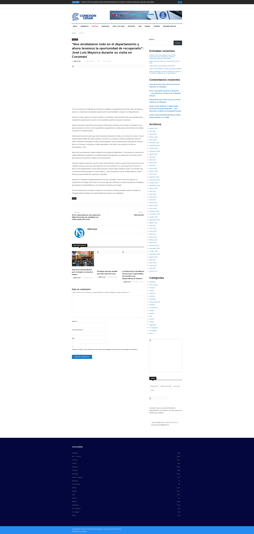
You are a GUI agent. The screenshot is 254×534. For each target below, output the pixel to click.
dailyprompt (154, 386)
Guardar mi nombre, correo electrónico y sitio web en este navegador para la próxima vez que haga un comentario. (105, 349)
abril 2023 (152, 234)
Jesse (151, 84)
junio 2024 (152, 194)
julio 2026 (152, 131)
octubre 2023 (153, 217)
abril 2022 (152, 268)
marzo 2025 (153, 168)
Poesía (151, 319)
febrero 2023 (153, 240)
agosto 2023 (153, 223)
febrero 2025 (153, 171)
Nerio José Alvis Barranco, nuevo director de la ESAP (164, 62)
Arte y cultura (118, 26)
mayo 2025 (153, 163)
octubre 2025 (153, 148)
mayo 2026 (153, 134)
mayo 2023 (153, 231)
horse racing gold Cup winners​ (160, 91)
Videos (151, 333)
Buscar (151, 39)
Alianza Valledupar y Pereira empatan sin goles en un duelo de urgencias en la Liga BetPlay (165, 72)
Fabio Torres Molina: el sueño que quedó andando (165, 69)
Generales (85, 26)
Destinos (152, 296)
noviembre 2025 (154, 145)
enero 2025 (153, 174)
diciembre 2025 (154, 143)
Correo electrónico (78, 330)
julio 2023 (152, 225)
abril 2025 (152, 165)
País (139, 26)
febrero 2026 (153, 137)
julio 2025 (152, 157)
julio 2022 (152, 260)
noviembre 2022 (154, 248)
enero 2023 (153, 243)
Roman (151, 99)
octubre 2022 (153, 251)
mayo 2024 (153, 197)
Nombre (75, 321)
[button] (179, 2)
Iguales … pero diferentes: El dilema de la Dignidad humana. (164, 93)
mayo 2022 (153, 265)
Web (73, 338)
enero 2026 (153, 140)
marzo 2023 (153, 237)
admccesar (77, 61)
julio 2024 (152, 191)
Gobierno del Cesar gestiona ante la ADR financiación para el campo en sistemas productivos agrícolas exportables (117, 2)
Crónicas (152, 288)
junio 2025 (152, 160)
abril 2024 (152, 200)
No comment (107, 61)
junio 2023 (152, 228)
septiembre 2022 (154, 254)
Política (95, 26)
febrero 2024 (153, 205)
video (152, 390)
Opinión (157, 26)
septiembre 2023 (154, 220)
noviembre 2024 (154, 180)
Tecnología (152, 330)
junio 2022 (152, 263)
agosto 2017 (153, 271)
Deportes (131, 26)
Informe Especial (169, 26)
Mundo (147, 26)
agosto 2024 (153, 188)
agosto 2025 (153, 154)
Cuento (151, 290)
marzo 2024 (153, 203)
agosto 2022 (153, 257)
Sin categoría (153, 328)
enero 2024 (153, 208)
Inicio (75, 26)
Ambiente (152, 282)
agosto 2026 (153, 128)
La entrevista (153, 308)
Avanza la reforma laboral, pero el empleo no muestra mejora (82, 272)
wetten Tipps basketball (158, 115)
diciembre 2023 (154, 211)
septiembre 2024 (154, 185)
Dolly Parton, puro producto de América (162, 66)
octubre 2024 (153, 183)
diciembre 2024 (154, 177)
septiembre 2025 (154, 151)
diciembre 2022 (154, 245)
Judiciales (105, 26)
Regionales (152, 325)
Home (74, 33)
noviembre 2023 (154, 214)
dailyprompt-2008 (165, 386)
